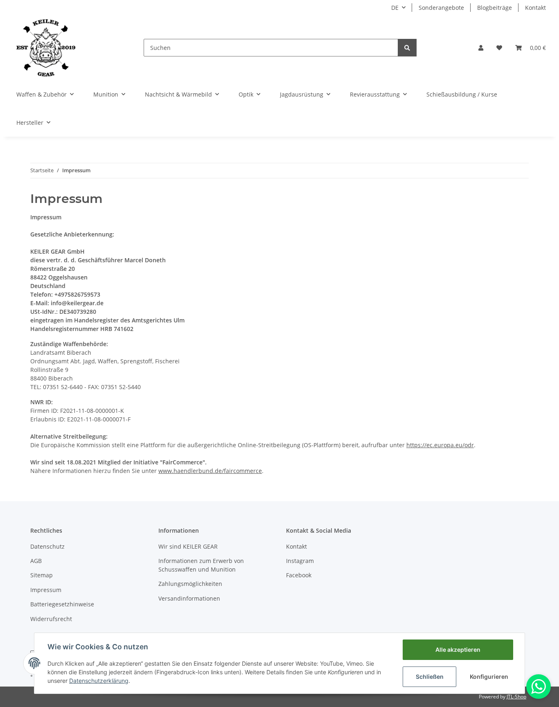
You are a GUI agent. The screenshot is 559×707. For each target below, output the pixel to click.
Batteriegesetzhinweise (62, 604)
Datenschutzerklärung (98, 680)
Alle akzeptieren (457, 649)
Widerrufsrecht (51, 619)
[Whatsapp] (538, 686)
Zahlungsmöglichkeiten (190, 584)
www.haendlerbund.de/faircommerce (210, 471)
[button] (481, 48)
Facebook (298, 575)
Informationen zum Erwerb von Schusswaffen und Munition (201, 565)
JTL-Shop (516, 696)
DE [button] (395, 7)
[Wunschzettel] (499, 48)
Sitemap (41, 575)
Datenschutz (47, 546)
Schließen (430, 676)
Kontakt (535, 7)
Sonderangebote (441, 7)
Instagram (300, 561)
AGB (36, 561)
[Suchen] (407, 47)
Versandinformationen (189, 598)
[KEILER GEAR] (45, 47)
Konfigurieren (489, 676)
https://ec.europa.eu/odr (440, 445)
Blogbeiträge (494, 7)
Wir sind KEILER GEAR (188, 546)
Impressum (45, 590)
